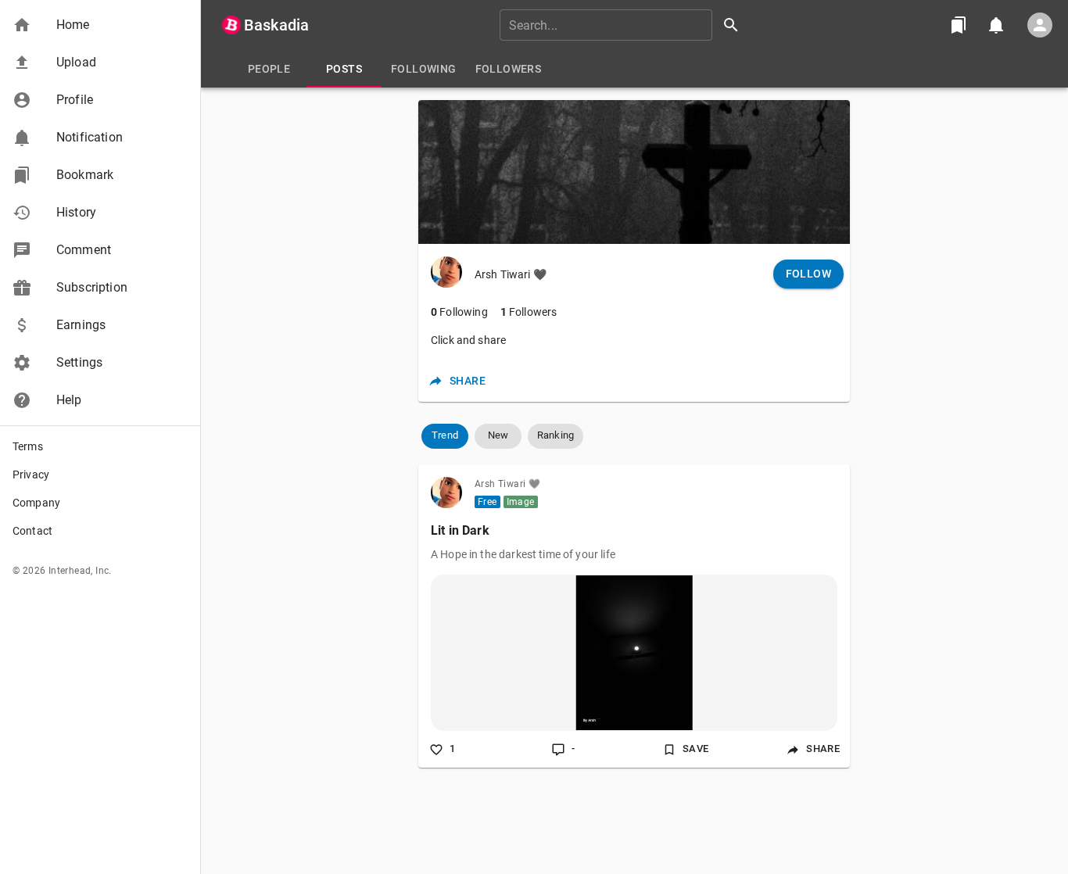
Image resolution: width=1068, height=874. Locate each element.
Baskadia (276, 25)
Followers (528, 312)
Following (459, 312)
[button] (100, 25)
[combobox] (625, 25)
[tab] (268, 69)
